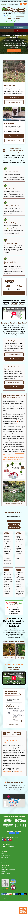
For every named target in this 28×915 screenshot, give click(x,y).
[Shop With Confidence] (5, 884)
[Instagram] (8, 839)
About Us (3, 867)
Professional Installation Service (8, 860)
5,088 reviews (20, 16)
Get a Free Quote (15, 358)
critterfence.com (7, 771)
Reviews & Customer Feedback (8, 869)
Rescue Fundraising (5, 862)
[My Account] (23, 4)
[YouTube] (5, 839)
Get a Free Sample (5, 855)
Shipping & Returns (5, 873)
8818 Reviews (17, 18)
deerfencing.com (17, 771)
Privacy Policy (4, 871)
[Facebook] (3, 839)
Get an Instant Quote (14, 102)
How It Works (4, 857)
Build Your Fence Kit (14, 51)
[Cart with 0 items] (26, 4)
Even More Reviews (13, 724)
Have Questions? (5, 859)
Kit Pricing (3, 853)
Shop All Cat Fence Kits (14, 382)
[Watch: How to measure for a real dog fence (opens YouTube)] (14, 491)
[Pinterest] (10, 839)
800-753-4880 (14, 293)
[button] (20, 703)
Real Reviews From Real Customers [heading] (12, 700)
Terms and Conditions (6, 875)
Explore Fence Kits (14, 97)
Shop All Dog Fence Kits (14, 354)
